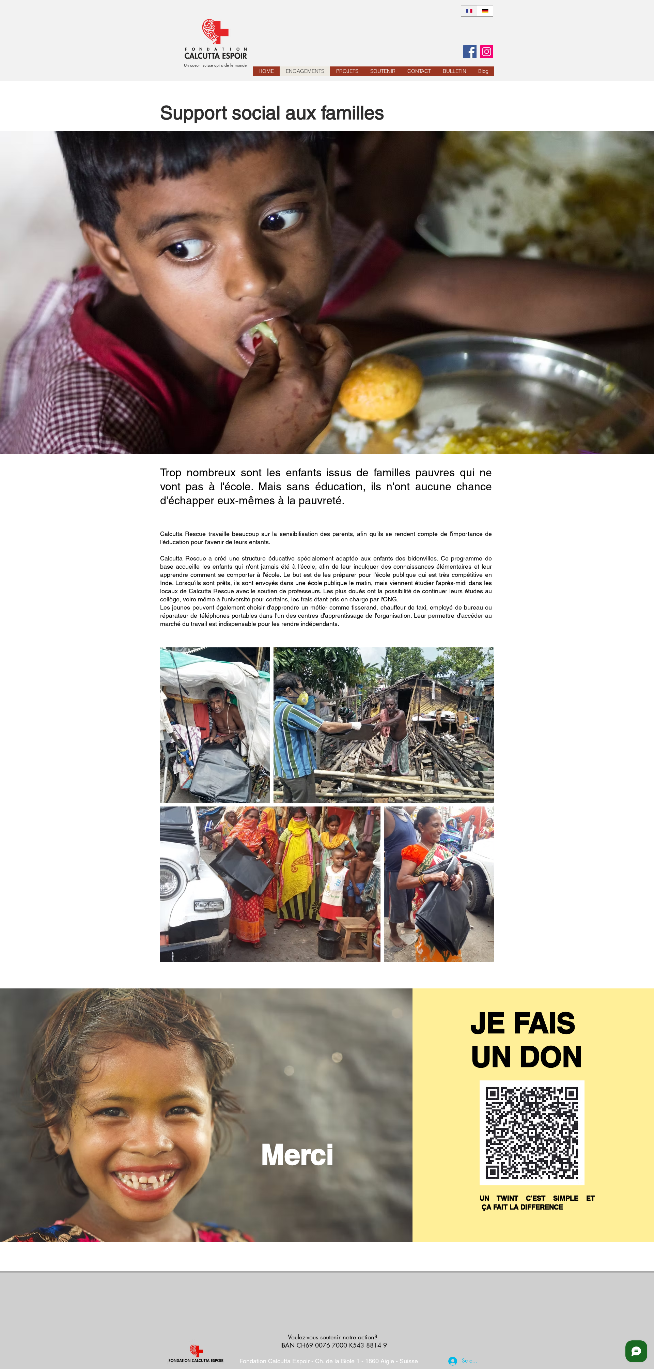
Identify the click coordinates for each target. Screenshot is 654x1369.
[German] (485, 10)
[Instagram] (486, 51)
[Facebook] (470, 51)
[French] (469, 10)
